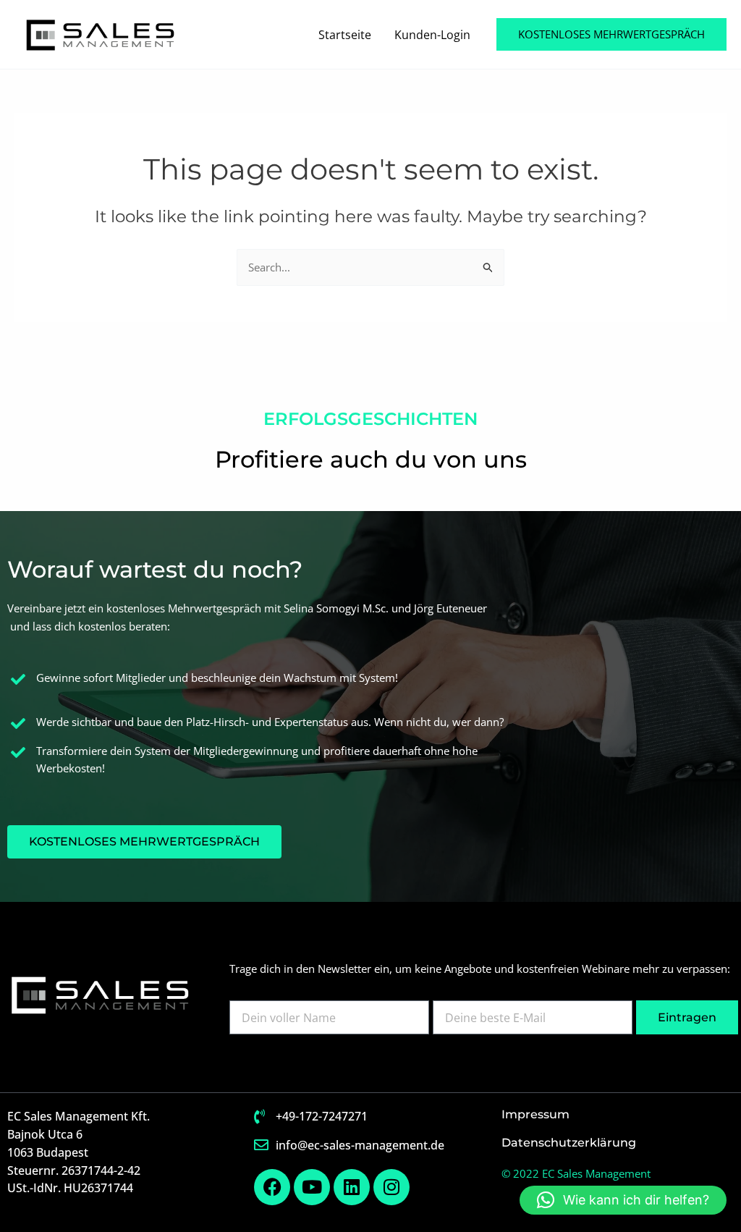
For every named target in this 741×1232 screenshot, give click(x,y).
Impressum (535, 1114)
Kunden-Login (432, 35)
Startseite (344, 35)
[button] (611, 34)
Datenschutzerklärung (568, 1142)
